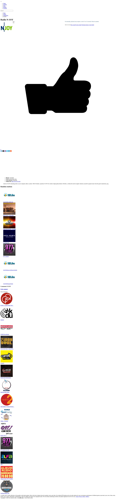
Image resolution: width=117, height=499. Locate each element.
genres (4, 14)
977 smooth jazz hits (5, 450)
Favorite (5, 8)
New (4, 5)
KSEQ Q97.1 (3, 435)
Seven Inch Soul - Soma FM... (7, 348)
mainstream (5, 15)
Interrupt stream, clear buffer (88, 24)
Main (4, 13)
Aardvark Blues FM (5, 493)
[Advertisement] (16, 155)
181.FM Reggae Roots (8, 283)
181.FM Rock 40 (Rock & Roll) (10, 270)
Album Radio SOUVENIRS (7, 478)
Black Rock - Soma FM (8, 215)
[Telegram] (1, 151)
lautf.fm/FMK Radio (5, 392)
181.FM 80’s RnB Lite (8, 201)
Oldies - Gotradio (4, 421)
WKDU (2, 319)
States (4, 3)
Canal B (2, 363)
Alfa (1, 464)
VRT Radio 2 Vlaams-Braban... (7, 406)
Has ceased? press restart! (76, 24)
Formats (5, 4)
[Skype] (7, 151)
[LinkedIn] (9, 151)
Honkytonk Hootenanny (6, 377)
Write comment (4, 289)
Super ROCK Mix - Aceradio (9, 229)
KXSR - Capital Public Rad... (7, 305)
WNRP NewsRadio (5, 334)
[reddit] (11, 151)
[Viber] (5, 151)
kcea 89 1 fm (6, 242)
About (77, 496)
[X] (3, 151)
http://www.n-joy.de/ (15, 181)
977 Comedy (6, 256)
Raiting (4, 7)
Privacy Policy (82, 496)
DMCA (87, 496)
